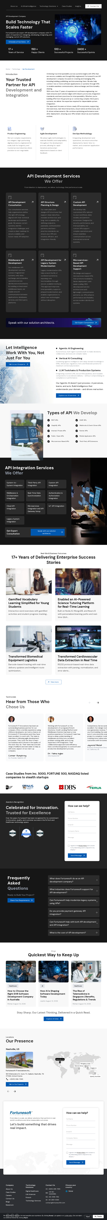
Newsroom (10, 1205)
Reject (88, 1217)
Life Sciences (30, 1194)
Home (8, 69)
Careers (9, 1195)
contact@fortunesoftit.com (55, 1203)
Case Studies (11, 1192)
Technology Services (33, 1201)
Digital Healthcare (32, 1191)
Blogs (8, 1202)
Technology (16, 69)
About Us (9, 1189)
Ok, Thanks (98, 1216)
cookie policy (68, 1215)
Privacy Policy (83, 845)
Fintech (28, 1197)
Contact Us (10, 1199)
